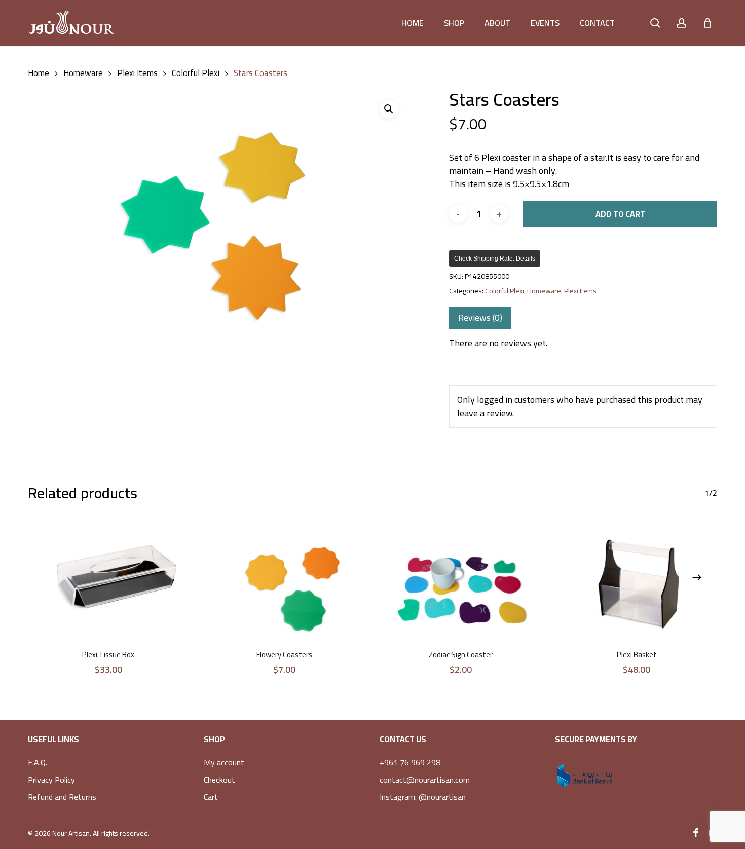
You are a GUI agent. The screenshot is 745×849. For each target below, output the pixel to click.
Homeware (83, 73)
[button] (389, 109)
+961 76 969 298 (410, 762)
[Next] (697, 577)
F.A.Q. (37, 762)
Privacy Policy (51, 779)
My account (224, 762)
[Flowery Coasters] (284, 581)
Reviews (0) (480, 317)
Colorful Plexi (195, 73)
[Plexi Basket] (637, 581)
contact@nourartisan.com (425, 779)
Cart (211, 796)
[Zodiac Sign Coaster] (460, 581)
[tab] (480, 318)
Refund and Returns (62, 796)
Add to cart (620, 214)
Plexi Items (137, 73)
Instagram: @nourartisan (423, 796)
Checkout (219, 779)
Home (38, 73)
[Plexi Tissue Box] (108, 581)
